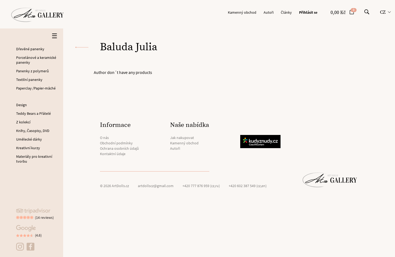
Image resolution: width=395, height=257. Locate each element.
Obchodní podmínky (116, 143)
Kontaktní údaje (112, 153)
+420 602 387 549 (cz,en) (248, 185)
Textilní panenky (29, 79)
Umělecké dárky (29, 139)
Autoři (269, 12)
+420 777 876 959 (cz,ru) (201, 185)
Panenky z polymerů (32, 71)
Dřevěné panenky (30, 49)
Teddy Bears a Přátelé (33, 113)
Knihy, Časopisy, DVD (32, 130)
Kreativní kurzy (28, 147)
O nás (104, 137)
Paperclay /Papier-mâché (36, 88)
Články (286, 12)
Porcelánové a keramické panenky (36, 60)
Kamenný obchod (242, 12)
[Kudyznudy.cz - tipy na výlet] (261, 141)
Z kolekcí (23, 122)
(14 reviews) (44, 217)
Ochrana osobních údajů (119, 148)
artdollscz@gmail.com (156, 185)
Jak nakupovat (182, 137)
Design (21, 104)
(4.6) (38, 235)
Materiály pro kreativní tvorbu (34, 159)
